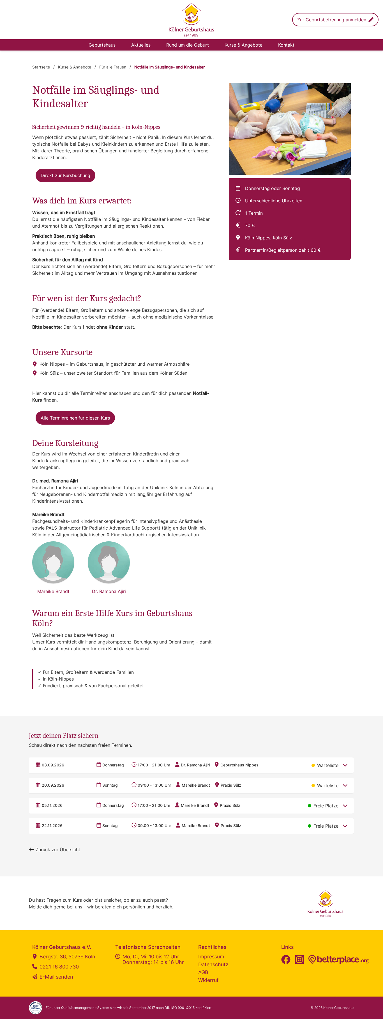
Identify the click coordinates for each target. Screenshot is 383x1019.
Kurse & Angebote (243, 45)
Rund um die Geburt (187, 45)
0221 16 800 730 (59, 967)
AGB (203, 972)
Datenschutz (213, 964)
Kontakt (286, 45)
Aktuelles (141, 45)
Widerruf (208, 980)
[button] (335, 19)
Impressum (211, 957)
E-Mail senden (56, 977)
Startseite (41, 67)
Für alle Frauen (112, 67)
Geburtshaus (102, 45)
